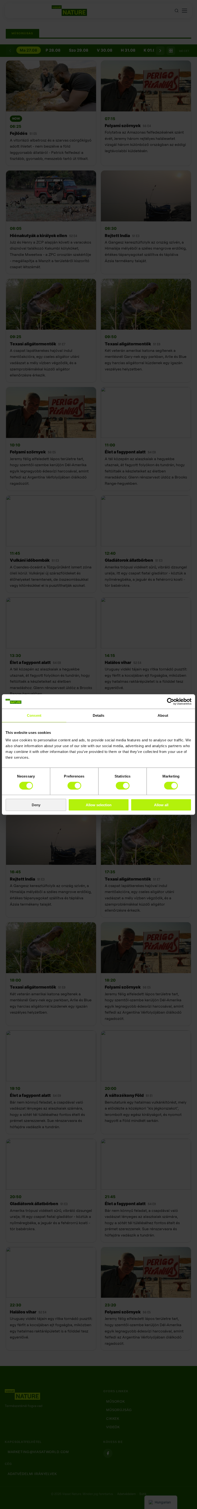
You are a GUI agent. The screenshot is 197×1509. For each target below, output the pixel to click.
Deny (36, 805)
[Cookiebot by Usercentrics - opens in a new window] (170, 701)
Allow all (161, 805)
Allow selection (98, 805)
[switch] (74, 785)
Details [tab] (99, 715)
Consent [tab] (34, 715)
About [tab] (163, 715)
